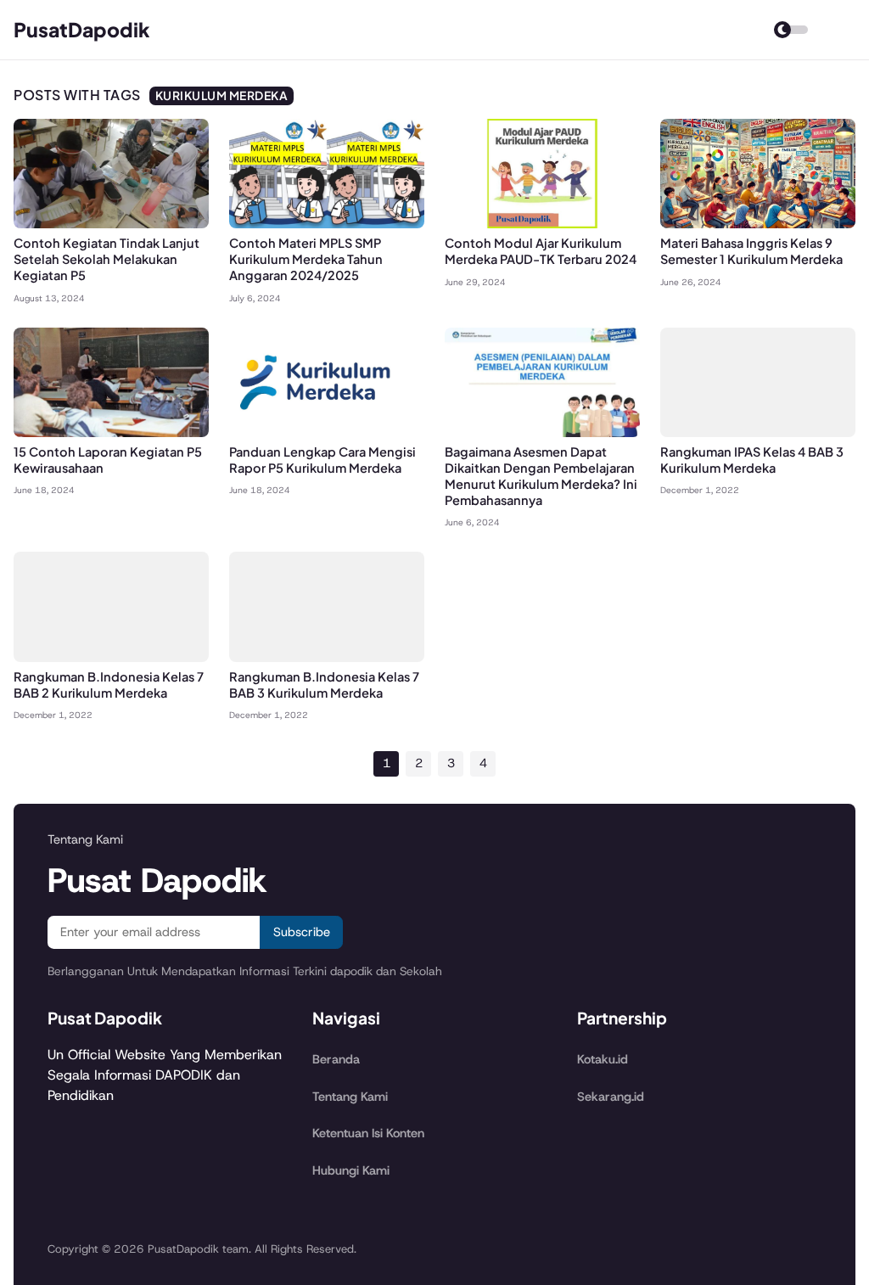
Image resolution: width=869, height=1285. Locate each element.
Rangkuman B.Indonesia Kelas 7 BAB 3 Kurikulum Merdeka (324, 684)
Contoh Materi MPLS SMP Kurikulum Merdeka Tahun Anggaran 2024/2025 (306, 259)
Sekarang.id (610, 1096)
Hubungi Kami (351, 1170)
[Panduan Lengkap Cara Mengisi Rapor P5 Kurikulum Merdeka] (326, 432)
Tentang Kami (350, 1096)
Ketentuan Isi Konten (368, 1133)
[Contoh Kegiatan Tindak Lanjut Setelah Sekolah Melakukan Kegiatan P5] (111, 224)
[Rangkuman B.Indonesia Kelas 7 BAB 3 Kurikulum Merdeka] (326, 657)
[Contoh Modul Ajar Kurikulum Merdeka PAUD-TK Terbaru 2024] (542, 224)
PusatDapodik (82, 29)
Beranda (336, 1059)
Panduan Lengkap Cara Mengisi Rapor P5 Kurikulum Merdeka (322, 459)
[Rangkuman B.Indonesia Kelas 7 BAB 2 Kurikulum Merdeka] (111, 657)
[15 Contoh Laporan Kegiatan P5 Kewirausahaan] (111, 432)
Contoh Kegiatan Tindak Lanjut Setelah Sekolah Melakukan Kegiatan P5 (106, 259)
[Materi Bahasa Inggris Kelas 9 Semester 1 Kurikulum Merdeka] (757, 224)
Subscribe (301, 931)
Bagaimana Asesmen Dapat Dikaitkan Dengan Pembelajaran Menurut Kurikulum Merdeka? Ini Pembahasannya (541, 476)
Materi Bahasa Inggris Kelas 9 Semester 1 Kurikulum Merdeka (751, 251)
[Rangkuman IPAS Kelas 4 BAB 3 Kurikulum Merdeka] (757, 432)
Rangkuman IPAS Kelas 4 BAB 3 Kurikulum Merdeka (752, 459)
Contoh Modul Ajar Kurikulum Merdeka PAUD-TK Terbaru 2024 (540, 251)
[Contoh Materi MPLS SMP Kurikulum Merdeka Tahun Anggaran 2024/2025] (326, 224)
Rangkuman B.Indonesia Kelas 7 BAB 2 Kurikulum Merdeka (109, 684)
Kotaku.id (602, 1059)
